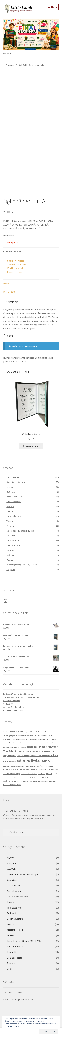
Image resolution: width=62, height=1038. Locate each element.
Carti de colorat (13, 501)
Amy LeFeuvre (16, 731)
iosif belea (41, 774)
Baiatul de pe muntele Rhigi (34, 739)
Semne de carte (13, 545)
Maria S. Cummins (36, 778)
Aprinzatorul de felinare (26, 736)
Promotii (10, 526)
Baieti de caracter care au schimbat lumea (42, 743)
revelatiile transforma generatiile (40, 781)
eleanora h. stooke (17, 766)
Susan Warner (15, 784)
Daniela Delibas (23, 755)
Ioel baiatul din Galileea (29, 774)
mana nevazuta (8, 778)
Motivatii (10, 492)
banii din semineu (9, 747)
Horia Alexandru (31, 769)
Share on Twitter (15, 260)
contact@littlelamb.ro (13, 707)
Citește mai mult (31, 445)
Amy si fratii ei (28, 732)
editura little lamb (33, 761)
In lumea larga (13, 773)
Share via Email (14, 271)
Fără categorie (14, 907)
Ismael (49, 773)
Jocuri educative (13, 516)
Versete (9, 521)
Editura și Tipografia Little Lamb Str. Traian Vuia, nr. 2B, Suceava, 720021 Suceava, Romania (21, 697)
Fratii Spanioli (17, 769)
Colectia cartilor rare (15, 482)
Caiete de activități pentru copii (20, 530)
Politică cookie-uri (14, 1026)
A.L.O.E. (6, 732)
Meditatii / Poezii (14, 496)
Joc (55, 773)
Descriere (8, 283)
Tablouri (10, 560)
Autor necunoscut (18, 739)
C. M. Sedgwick (21, 747)
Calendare (11, 535)
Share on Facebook (16, 264)
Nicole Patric (46, 778)
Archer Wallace (41, 735)
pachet (14, 781)
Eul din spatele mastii (32, 766)
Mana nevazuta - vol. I (21, 778)
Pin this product (15, 268)
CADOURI (23, 65)
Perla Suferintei (13, 540)
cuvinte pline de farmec (47, 751)
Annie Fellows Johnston (42, 732)
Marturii (10, 506)
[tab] (31, 284)
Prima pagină (11, 65)
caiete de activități (36, 746)
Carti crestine (12, 477)
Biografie (10, 569)
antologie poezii (10, 735)
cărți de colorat (9, 755)
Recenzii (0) (9, 292)
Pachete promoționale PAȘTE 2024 (21, 564)
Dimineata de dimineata (40, 755)
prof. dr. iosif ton (23, 781)
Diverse (9, 487)
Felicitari (10, 555)
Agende (9, 511)
